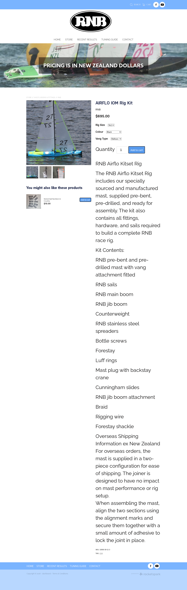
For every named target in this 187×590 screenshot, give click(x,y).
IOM (101, 553)
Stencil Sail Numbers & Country (52, 200)
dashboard (46, 573)
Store (29, 97)
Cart (148, 4)
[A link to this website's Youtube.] (162, 4)
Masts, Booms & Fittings (44, 97)
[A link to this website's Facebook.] (156, 4)
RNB (59, 97)
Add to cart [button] (136, 150)
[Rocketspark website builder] (145, 574)
